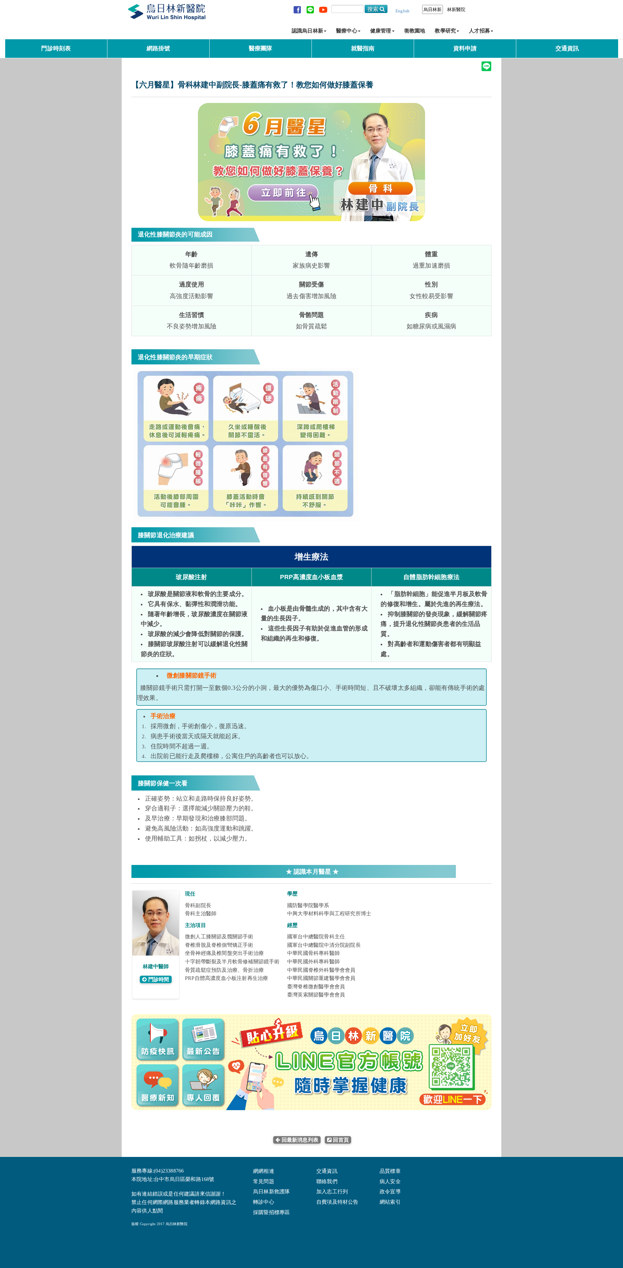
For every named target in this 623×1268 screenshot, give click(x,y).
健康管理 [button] (380, 30)
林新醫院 (456, 9)
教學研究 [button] (445, 30)
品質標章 (390, 1171)
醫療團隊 (261, 48)
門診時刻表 (56, 48)
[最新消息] (321, 1140)
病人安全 (390, 1181)
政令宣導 (390, 1191)
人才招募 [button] (479, 30)
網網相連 (263, 1171)
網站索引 (390, 1202)
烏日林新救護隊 (271, 1191)
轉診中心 (263, 1202)
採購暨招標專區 (271, 1212)
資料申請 (465, 48)
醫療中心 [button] (346, 30)
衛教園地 (414, 30)
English (402, 10)
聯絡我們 (326, 1181)
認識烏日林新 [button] (307, 30)
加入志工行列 (332, 1191)
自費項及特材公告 (337, 1202)
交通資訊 (567, 48)
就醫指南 (363, 48)
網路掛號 (158, 48)
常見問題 (263, 1181)
